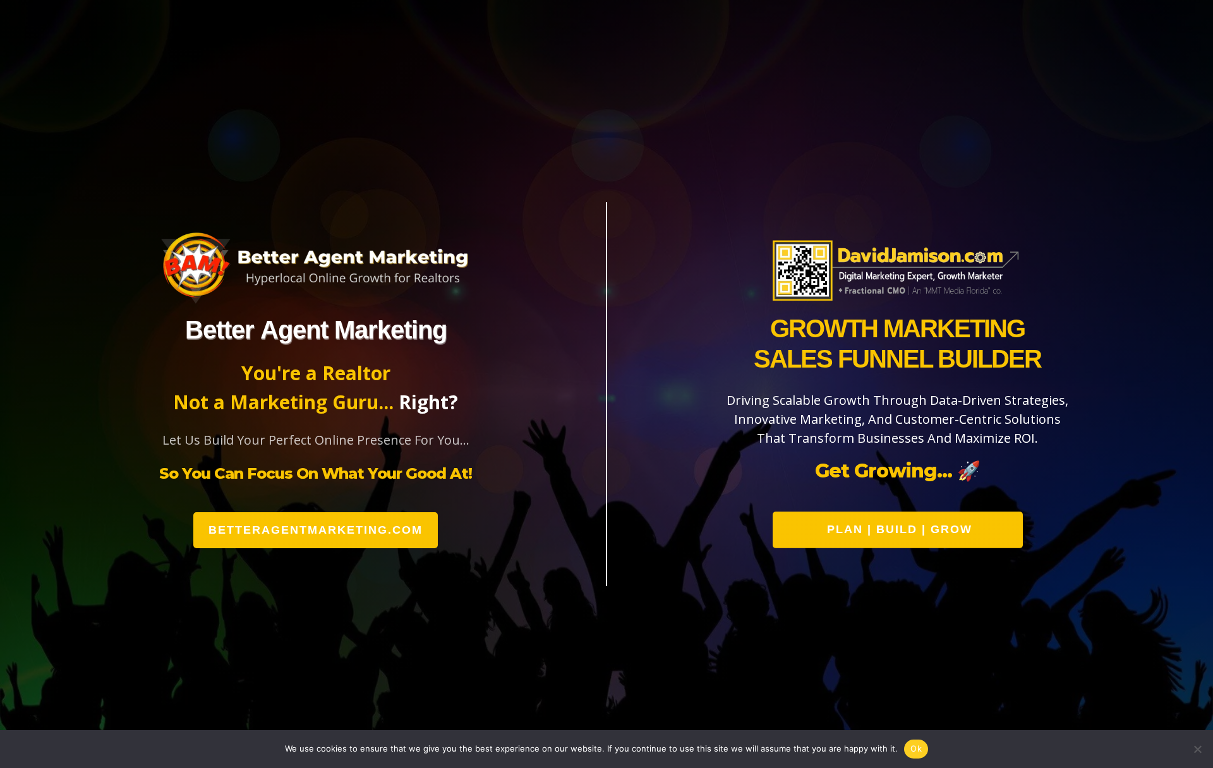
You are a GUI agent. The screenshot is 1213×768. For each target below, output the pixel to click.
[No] (1197, 749)
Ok (916, 748)
